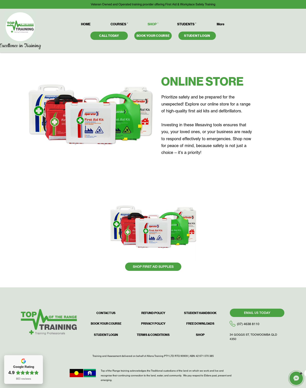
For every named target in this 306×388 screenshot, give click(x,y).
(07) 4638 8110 (248, 324)
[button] (296, 378)
